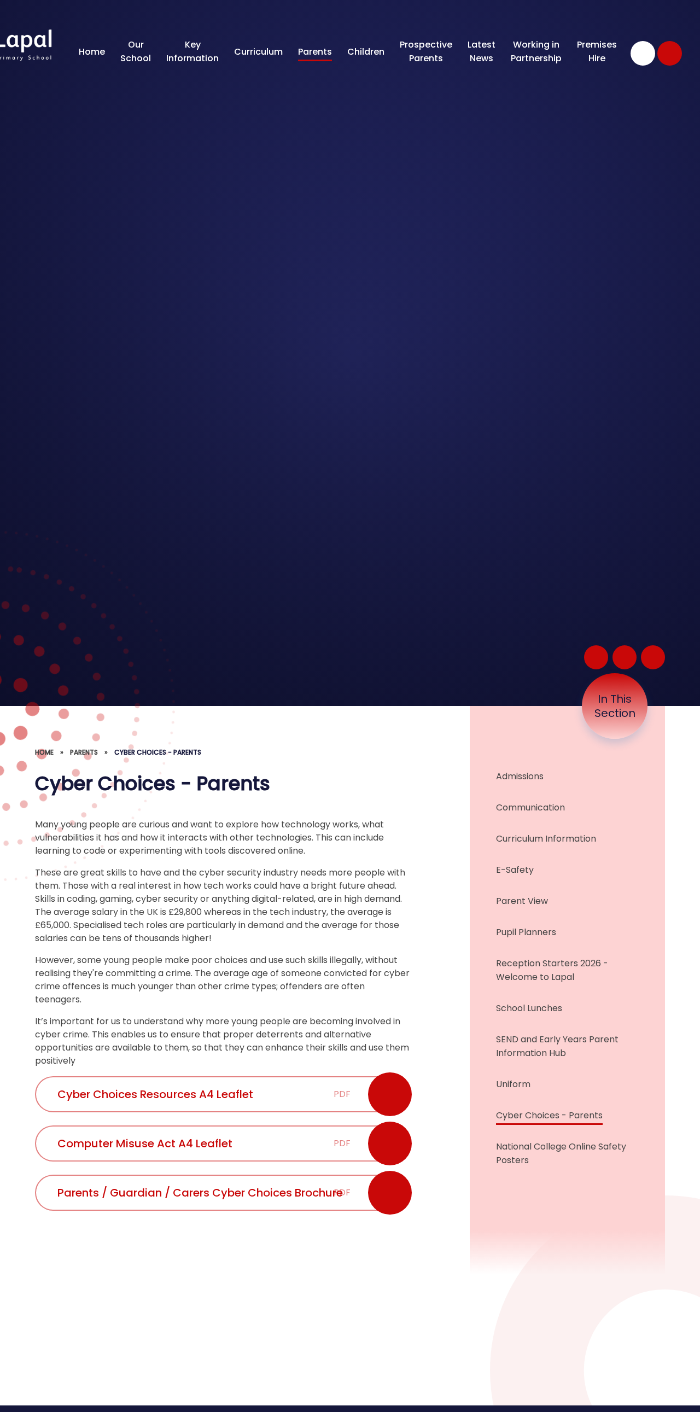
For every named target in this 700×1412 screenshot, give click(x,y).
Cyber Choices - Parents (157, 752)
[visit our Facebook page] (643, 53)
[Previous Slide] (624, 657)
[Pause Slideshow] (596, 657)
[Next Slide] (653, 657)
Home (44, 752)
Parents (84, 752)
